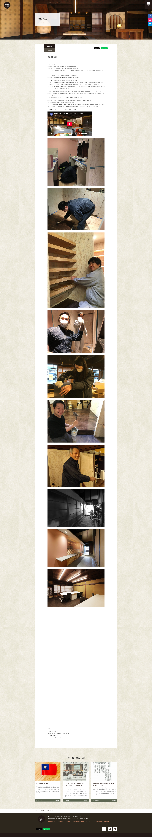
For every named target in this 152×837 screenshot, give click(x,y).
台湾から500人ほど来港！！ (43, 783)
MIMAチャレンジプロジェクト (7, 5)
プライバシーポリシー (97, 821)
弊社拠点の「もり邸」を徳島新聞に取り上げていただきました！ (104, 784)
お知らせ (77, 821)
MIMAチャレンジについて (53, 821)
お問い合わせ (106, 821)
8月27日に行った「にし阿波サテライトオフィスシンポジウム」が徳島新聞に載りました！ (76, 785)
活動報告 (50, 50)
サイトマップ (88, 821)
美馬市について (63, 821)
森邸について (71, 821)
